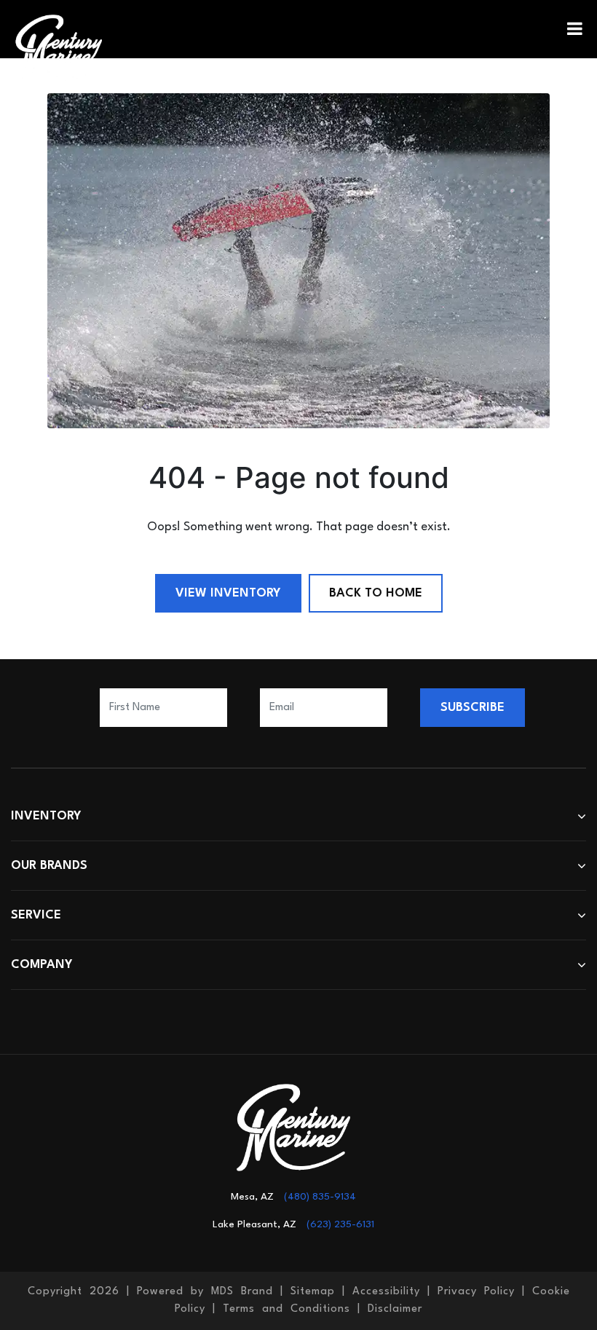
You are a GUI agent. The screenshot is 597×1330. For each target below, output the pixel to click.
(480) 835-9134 (320, 1197)
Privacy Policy (476, 1291)
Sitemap (312, 1291)
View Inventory (228, 593)
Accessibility (386, 1291)
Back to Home (375, 593)
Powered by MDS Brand (205, 1291)
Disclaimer (395, 1309)
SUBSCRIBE (472, 707)
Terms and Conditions (286, 1309)
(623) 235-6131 (340, 1224)
